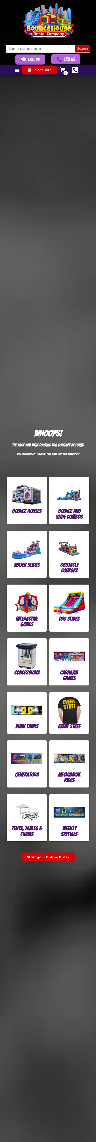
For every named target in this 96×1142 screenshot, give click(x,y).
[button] (17, 70)
